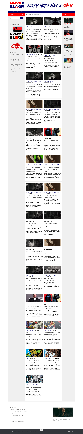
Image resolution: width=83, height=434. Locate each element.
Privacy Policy (44, 428)
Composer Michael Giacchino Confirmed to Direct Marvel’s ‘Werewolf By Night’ (52, 334)
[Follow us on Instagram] (21, 14)
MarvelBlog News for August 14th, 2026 (18, 419)
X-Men (70, 24)
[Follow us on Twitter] (22, 14)
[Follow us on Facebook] (19, 14)
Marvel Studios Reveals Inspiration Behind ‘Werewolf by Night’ (52, 225)
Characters (30, 11)
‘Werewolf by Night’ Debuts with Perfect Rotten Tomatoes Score (34, 197)
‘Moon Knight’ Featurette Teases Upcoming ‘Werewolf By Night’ (33, 334)
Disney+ (34, 26)
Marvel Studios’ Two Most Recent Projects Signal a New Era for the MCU (34, 169)
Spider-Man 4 (66, 24)
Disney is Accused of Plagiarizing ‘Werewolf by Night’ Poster (33, 58)
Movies (18, 11)
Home (11, 11)
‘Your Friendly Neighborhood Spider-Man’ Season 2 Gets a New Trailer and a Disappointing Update (16, 64)
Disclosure (30, 428)
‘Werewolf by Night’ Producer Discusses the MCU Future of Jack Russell (34, 86)
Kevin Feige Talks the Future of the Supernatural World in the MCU (34, 114)
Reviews (52, 81)
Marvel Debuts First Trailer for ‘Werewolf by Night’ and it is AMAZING (34, 280)
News (14, 11)
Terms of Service (36, 428)
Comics (24, 11)
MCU (37, 26)
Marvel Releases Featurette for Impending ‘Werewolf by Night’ (51, 169)
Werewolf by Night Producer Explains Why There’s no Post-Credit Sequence (33, 31)
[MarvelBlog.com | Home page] (17, 5)
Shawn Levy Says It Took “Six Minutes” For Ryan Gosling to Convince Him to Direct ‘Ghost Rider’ (16, 59)
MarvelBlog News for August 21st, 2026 (18, 409)
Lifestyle (34, 11)
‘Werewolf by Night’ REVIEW (52, 84)
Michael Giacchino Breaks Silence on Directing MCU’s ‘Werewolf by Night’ (33, 306)
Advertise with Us (52, 428)
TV (21, 11)
